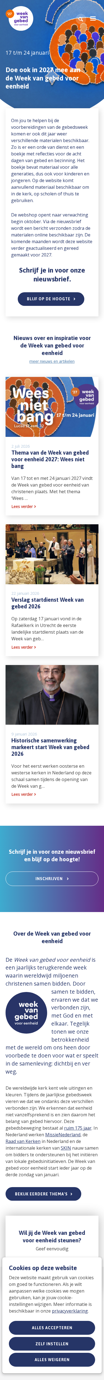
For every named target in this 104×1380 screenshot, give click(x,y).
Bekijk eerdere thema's (41, 1194)
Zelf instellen (52, 1344)
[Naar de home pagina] (19, 18)
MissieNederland (62, 1135)
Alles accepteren (52, 1328)
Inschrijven (49, 879)
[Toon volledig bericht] (52, 446)
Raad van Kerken (23, 1141)
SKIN (66, 1148)
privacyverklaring (70, 1311)
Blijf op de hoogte (48, 299)
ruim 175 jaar (78, 1128)
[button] (81, 19)
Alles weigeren (52, 1360)
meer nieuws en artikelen (52, 361)
